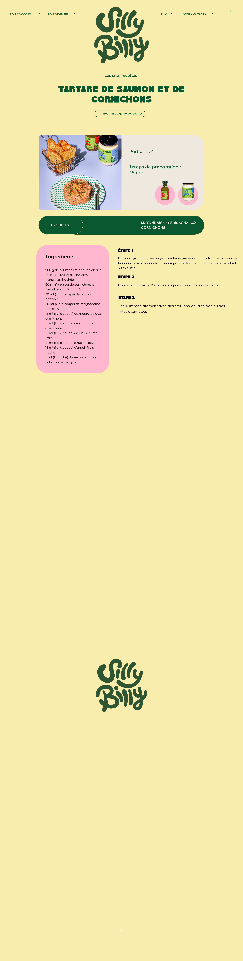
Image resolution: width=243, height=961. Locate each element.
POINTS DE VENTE (194, 13)
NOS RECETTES (58, 13)
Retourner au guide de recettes (121, 113)
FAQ (164, 13)
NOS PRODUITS (20, 13)
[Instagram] (121, 930)
